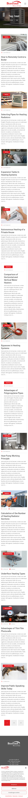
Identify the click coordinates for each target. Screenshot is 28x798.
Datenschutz (15, 796)
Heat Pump (8, 266)
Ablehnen (14, 788)
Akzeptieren (14, 784)
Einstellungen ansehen (14, 792)
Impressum (20, 796)
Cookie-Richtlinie (8, 796)
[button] (26, 768)
